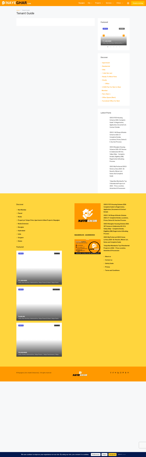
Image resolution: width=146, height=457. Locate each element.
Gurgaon (21, 237)
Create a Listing (138, 3)
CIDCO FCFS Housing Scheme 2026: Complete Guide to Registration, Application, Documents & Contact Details (118, 122)
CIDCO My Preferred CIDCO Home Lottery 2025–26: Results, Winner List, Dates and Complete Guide (118, 171)
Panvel (20, 213)
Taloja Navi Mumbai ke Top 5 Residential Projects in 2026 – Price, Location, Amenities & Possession (117, 248)
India (19, 234)
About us (108, 256)
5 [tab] (121, 47)
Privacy (107, 267)
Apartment (106, 63)
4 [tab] (118, 47)
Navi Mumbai (22, 210)
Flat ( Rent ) (106, 94)
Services (109, 3)
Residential (106, 66)
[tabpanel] (114, 35)
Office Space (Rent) (109, 97)
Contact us (108, 260)
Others (119, 3)
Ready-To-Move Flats (109, 77)
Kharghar (21, 227)
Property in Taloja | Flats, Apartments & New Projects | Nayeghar (39, 220)
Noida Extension (23, 223)
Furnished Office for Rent (111, 101)
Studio (104, 80)
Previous (104, 36)
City (89, 3)
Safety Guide (109, 263)
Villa (103, 70)
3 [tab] (115, 47)
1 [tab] (109, 47)
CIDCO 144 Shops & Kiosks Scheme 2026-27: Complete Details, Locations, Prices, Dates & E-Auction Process (118, 137)
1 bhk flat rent (107, 73)
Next (124, 36)
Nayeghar (82, 3)
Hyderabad (21, 230)
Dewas (20, 241)
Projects (98, 3)
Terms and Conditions (112, 270)
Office (107, 83)
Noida (20, 217)
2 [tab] (112, 47)
